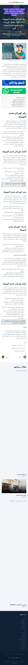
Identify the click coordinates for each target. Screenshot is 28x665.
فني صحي (24, 625)
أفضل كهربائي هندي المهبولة (17, 101)
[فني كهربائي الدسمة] (14, 421)
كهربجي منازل (6, 13)
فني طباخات (23, 637)
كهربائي (6, 11)
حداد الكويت (23, 621)
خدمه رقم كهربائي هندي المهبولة (18, 348)
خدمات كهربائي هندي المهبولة (17, 104)
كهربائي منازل (21, 13)
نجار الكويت (23, 644)
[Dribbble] (11, 657)
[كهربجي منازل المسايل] (14, 486)
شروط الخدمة (7, 661)
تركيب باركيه (23, 628)
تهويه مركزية (23, 646)
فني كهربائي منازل (20, 11)
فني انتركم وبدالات (22, 639)
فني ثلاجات (23, 635)
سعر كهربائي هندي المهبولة (18, 102)
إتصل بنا (12, 661)
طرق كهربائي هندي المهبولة (17, 105)
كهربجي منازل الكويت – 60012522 (18, 604)
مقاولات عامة (23, 643)
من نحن (17, 661)
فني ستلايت (23, 619)
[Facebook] (18, 657)
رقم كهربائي (22, 9)
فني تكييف (24, 626)
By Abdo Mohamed (19, 653)
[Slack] (9, 657)
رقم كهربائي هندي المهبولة (19, 99)
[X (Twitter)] (16, 657)
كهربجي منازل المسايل (21, 495)
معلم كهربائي (14, 15)
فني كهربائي (6, 9)
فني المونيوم (23, 632)
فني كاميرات (23, 623)
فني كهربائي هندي (12, 11)
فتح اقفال (24, 634)
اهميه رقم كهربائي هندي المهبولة (18, 345)
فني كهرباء (17, 9)
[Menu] (3, 2)
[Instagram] (14, 657)
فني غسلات (23, 641)
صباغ (25, 630)
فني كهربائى (12, 9)
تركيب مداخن (23, 648)
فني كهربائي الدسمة (21, 474)
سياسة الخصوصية (14, 663)
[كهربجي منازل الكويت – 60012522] (14, 551)
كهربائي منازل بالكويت (14, 13)
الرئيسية (21, 661)
